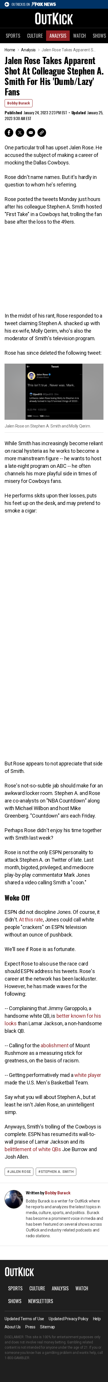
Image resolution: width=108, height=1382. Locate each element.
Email (30, 132)
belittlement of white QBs (33, 1149)
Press (30, 1327)
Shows (14, 1301)
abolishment (54, 1045)
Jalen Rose (20, 1172)
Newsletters (40, 1301)
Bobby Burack (18, 103)
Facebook (9, 132)
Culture (35, 35)
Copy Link (41, 132)
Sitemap (47, 1327)
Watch (79, 35)
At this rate (30, 919)
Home (10, 50)
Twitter (20, 132)
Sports (13, 35)
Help (97, 1318)
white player (87, 1075)
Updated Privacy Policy (68, 1318)
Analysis (58, 35)
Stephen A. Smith (57, 1172)
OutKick (54, 18)
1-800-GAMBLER (17, 1358)
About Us (13, 1327)
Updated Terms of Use (24, 1318)
